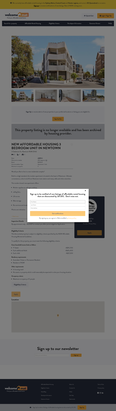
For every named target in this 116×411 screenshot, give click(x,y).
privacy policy (71, 218)
